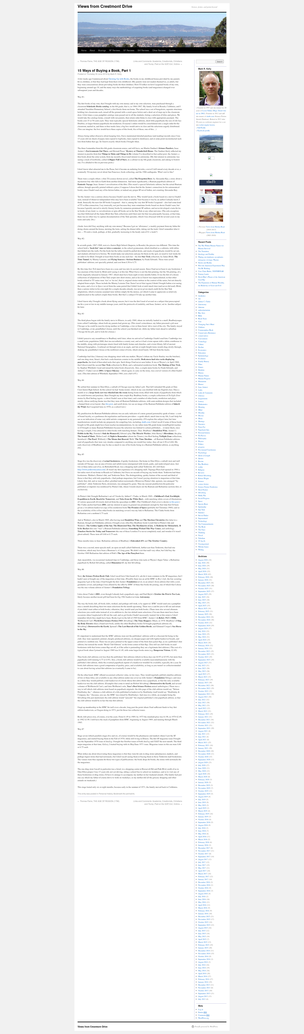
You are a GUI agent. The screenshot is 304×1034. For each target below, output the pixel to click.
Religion (201, 470)
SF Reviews (128, 50)
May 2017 (202, 868)
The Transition (203, 251)
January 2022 (203, 717)
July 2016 (202, 896)
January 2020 (203, 782)
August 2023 (203, 662)
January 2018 (203, 845)
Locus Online (207, 110)
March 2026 (202, 574)
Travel (200, 535)
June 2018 (202, 831)
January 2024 (203, 648)
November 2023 (204, 654)
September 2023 (204, 659)
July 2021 (202, 734)
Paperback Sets (203, 430)
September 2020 (204, 759)
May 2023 (202, 671)
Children (201, 327)
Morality (201, 412)
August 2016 (203, 893)
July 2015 (202, 930)
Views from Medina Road (215, 226)
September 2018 (204, 822)
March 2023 (202, 677)
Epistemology (203, 355)
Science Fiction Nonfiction (208, 487)
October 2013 (203, 990)
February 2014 (203, 979)
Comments (203, 1015)
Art (199, 298)
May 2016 (202, 902)
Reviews (201, 472)
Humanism (202, 381)
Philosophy (202, 438)
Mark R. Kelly (116, 74)
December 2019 (204, 785)
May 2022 (202, 705)
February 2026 (203, 577)
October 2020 (203, 756)
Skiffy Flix (202, 495)
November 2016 (204, 885)
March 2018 (202, 839)
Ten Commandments (205, 524)
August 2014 (203, 962)
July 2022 (202, 699)
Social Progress (203, 498)
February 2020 (203, 779)
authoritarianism (204, 310)
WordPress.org (203, 1018)
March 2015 (202, 942)
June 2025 (202, 600)
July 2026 (202, 563)
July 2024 (202, 631)
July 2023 (202, 665)
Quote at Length (204, 455)
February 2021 (203, 745)
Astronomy (202, 304)
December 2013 (204, 985)
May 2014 (202, 970)
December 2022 (204, 685)
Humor (200, 384)
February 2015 (203, 945)
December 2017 (204, 848)
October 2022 (203, 691)
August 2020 (203, 762)
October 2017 (203, 853)
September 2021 (204, 728)
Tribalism (201, 538)
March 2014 (202, 976)
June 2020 (202, 768)
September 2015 (204, 925)
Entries (202, 1012)
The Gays (201, 529)
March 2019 (202, 811)
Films (200, 364)
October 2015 (203, 922)
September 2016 (204, 890)
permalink (130, 793)
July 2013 (202, 999)
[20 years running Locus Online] (211, 204)
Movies (201, 415)
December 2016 (204, 882)
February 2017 (203, 876)
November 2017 (204, 851)
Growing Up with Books (119, 78)
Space (200, 501)
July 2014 (202, 965)
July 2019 (202, 799)
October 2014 (203, 956)
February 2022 (203, 714)
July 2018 (202, 828)
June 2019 (202, 802)
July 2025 (202, 597)
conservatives (203, 335)
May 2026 (202, 568)
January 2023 (203, 682)
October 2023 (203, 657)
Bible (200, 316)
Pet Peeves (202, 435)
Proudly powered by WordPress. (206, 1026)
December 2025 (204, 582)
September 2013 (204, 993)
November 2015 (204, 919)
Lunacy (201, 401)
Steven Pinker (203, 515)
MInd (200, 410)
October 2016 (203, 888)
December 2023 (204, 651)
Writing (201, 549)
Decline (201, 347)
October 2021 (203, 725)
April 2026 (202, 571)
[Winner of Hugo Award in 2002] (211, 159)
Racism (200, 461)
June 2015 (202, 933)
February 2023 (203, 679)
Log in (200, 1009)
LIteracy (201, 395)
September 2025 (204, 591)
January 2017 (203, 879)
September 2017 (204, 856)
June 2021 (202, 736)
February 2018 (203, 842)
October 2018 (203, 819)
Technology (202, 521)
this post (109, 403)
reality (200, 467)
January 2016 (203, 913)
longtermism (202, 398)
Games (200, 367)
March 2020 (202, 776)
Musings (102, 50)
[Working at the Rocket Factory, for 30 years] (211, 175)
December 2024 (204, 617)
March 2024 (202, 642)
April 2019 (202, 808)
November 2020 (204, 754)
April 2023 (202, 674)
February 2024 (203, 645)
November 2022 (204, 688)
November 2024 (204, 620)
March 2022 (202, 711)
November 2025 (204, 585)
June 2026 (202, 565)
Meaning (201, 407)
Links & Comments (205, 393)
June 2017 (202, 865)
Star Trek (201, 509)
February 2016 (203, 910)
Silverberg (202, 492)
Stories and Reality (205, 262)
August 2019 (203, 796)
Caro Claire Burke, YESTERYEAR (211, 271)
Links (200, 390)
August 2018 (203, 825)
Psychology (202, 452)
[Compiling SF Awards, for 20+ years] (211, 185)
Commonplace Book (205, 330)
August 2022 (203, 697)
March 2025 (202, 608)
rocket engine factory (207, 125)
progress (201, 447)
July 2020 (202, 765)
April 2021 (202, 739)
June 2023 (202, 668)
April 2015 (202, 939)
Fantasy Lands (203, 274)
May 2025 (202, 602)
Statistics (201, 512)
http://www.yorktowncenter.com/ (91, 469)
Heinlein (201, 370)
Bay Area (201, 313)
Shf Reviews (143, 50)
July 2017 (202, 862)
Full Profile (201, 127)
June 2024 (202, 634)
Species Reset (203, 504)
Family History (203, 361)
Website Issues (203, 547)
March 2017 (202, 873)
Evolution (202, 358)
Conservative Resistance (207, 333)
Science (201, 481)
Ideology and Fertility (206, 254)
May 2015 (202, 936)
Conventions (202, 338)
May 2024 (202, 637)
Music (200, 418)
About (92, 50)
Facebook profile (203, 130)
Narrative (201, 424)
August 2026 (203, 560)
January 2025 (203, 614)
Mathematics (202, 404)
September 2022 (204, 694)
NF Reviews (114, 50)
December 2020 (204, 751)
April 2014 (202, 973)
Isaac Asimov (203, 387)
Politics (200, 444)
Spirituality (202, 507)
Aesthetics (202, 296)
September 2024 (204, 625)
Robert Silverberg (204, 475)
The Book (202, 527)
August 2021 (203, 731)
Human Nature (203, 375)
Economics (202, 350)
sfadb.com (146, 422)
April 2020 (202, 774)
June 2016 (202, 899)
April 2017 (202, 871)
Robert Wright (203, 478)
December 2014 (204, 950)
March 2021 (202, 742)
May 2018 (202, 833)
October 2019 (203, 791)
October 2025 (203, 588)
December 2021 (204, 719)
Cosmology (202, 341)
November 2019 (204, 788)
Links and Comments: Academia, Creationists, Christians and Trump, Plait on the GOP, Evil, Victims (157, 62)
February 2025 (203, 611)
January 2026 (203, 580)
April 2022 (202, 708)
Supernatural (203, 518)
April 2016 (202, 905)
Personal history (106, 793)
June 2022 (202, 702)
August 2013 (203, 996)
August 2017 (203, 859)
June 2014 (202, 968)
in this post (174, 501)
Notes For (201, 427)
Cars (199, 321)
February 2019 (203, 813)
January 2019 (203, 816)
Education (202, 353)
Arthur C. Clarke (204, 301)
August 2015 (203, 928)
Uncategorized (203, 544)
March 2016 (202, 908)
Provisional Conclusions (207, 450)
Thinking (201, 532)
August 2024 (203, 628)
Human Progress (204, 378)
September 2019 (204, 794)
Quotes (172, 50)
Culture (201, 344)
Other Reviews (159, 50)
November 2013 (204, 987)
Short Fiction (203, 489)
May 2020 (202, 771)
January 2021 (203, 748)
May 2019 (202, 805)
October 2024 (203, 622)
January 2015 (203, 948)
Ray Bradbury (203, 464)
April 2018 (202, 836)
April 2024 (202, 640)
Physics (201, 441)
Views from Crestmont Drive (105, 6)
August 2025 (203, 594)
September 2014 (204, 959)
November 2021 (204, 722)
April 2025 (202, 605)
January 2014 (203, 982)
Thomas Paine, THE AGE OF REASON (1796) (98, 61)
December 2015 (204, 916)
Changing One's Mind (206, 324)
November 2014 (204, 953)
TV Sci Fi (201, 541)
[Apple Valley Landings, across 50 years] (211, 221)
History (201, 373)
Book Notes (202, 318)
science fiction (203, 484)
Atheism (201, 307)
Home (83, 50)
